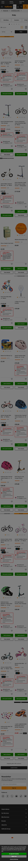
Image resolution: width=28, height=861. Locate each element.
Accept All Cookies (14, 853)
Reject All (14, 856)
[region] (14, 853)
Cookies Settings (14, 859)
